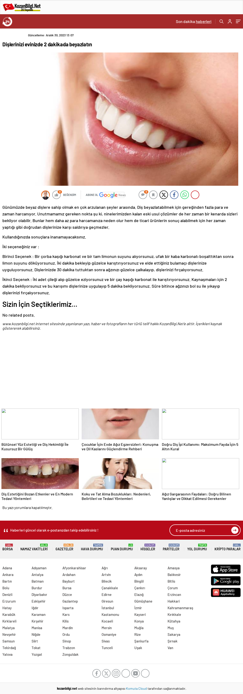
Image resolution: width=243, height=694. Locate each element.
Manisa (37, 628)
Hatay (7, 608)
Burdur (37, 588)
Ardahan (68, 574)
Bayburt (68, 581)
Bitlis (171, 581)
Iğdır (35, 608)
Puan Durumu (122, 547)
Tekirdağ (9, 648)
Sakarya (174, 634)
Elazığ (139, 594)
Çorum (173, 588)
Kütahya (174, 621)
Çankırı (139, 588)
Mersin (107, 628)
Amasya (174, 568)
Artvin (106, 574)
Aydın (138, 574)
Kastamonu (110, 614)
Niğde (36, 634)
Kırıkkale (174, 614)
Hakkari (174, 601)
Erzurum (9, 601)
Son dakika (193, 21)
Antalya (37, 574)
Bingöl (139, 581)
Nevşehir (9, 634)
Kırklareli (9, 621)
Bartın (7, 581)
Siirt (35, 641)
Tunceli (107, 648)
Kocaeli (107, 621)
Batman (38, 581)
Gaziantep (70, 601)
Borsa (7, 547)
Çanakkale (110, 588)
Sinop (66, 641)
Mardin (67, 628)
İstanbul (108, 608)
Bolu (5, 588)
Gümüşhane (143, 601)
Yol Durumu (197, 547)
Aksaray (140, 568)
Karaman (39, 614)
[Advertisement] (120, 372)
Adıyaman (39, 568)
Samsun (8, 641)
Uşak (138, 648)
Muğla (139, 628)
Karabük (8, 614)
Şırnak (173, 641)
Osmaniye (109, 634)
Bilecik (107, 581)
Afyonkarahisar (74, 568)
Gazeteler (64, 547)
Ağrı (105, 568)
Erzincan (174, 594)
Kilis (65, 621)
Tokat (36, 648)
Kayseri (140, 614)
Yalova (7, 654)
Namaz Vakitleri (34, 547)
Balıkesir (174, 574)
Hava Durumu (92, 547)
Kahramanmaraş (180, 608)
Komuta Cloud (137, 688)
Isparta (68, 608)
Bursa (66, 588)
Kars (66, 614)
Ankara (8, 574)
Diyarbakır (39, 594)
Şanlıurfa (141, 641)
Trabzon (68, 648)
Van (170, 648)
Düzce (67, 594)
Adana (7, 568)
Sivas (106, 641)
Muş (171, 628)
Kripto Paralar (228, 547)
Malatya (8, 628)
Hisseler (147, 547)
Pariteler (171, 547)
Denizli (7, 594)
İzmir (138, 608)
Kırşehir (37, 621)
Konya (139, 621)
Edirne (107, 594)
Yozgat (37, 654)
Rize (137, 634)
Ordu (66, 634)
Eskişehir (39, 601)
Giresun (107, 601)
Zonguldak (70, 654)
